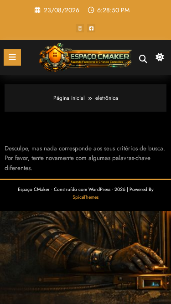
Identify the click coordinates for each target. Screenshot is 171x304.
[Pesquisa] (143, 59)
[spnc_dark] (160, 59)
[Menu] (12, 57)
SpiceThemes (85, 197)
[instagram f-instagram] (80, 28)
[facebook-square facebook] (91, 28)
